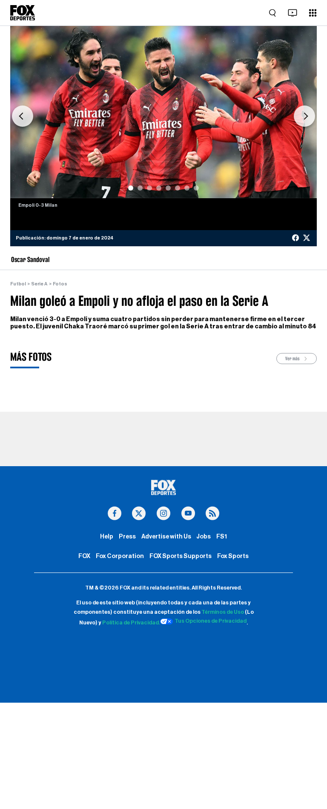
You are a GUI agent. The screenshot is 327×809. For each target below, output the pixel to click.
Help (106, 536)
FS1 (221, 536)
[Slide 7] (186, 188)
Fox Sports (233, 556)
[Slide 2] (140, 188)
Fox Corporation (120, 556)
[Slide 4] (158, 188)
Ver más (292, 358)
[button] (22, 116)
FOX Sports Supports (180, 556)
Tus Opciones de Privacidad (211, 621)
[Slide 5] (168, 188)
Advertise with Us (166, 536)
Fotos (60, 284)
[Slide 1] (130, 188)
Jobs (203, 536)
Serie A (39, 284)
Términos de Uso (222, 612)
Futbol (18, 284)
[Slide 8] (196, 188)
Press (127, 536)
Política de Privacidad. (131, 622)
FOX (84, 556)
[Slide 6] (177, 188)
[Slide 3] (149, 188)
